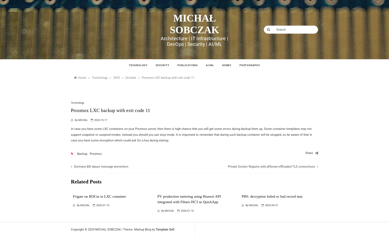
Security (162, 65)
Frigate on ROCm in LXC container (99, 196)
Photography (249, 65)
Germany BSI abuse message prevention (101, 166)
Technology (138, 65)
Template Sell (165, 229)
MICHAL (83, 120)
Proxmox (96, 154)
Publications (187, 65)
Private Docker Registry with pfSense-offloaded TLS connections (271, 166)
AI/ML (210, 65)
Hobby (226, 65)
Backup (82, 154)
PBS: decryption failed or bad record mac (272, 196)
